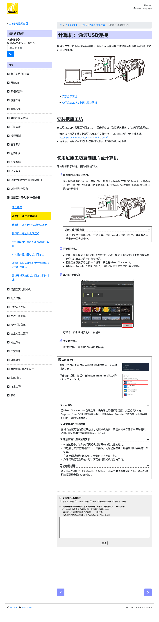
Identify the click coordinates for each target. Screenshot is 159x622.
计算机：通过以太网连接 (25, 233)
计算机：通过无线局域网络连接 (29, 224)
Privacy (13, 607)
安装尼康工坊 (69, 96)
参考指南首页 (18, 23)
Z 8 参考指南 (71, 25)
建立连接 (17, 207)
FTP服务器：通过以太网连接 (28, 254)
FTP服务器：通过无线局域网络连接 (30, 244)
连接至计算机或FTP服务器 (93, 25)
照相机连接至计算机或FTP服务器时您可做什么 (30, 265)
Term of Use (27, 607)
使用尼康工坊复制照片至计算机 (79, 102)
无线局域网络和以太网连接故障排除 (30, 277)
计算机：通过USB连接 (24, 216)
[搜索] (10, 54)
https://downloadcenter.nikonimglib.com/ (83, 137)
